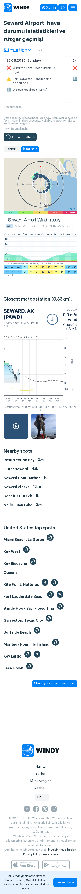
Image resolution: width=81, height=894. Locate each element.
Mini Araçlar (40, 781)
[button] (62, 319)
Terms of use (49, 854)
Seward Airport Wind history (34, 219)
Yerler (40, 774)
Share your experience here (54, 683)
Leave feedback (23, 137)
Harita (40, 766)
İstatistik (30, 149)
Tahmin (11, 149)
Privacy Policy (31, 854)
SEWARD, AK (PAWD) (19, 314)
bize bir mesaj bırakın (62, 849)
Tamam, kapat (65, 882)
